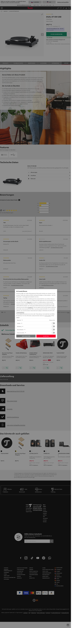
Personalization (20, 329)
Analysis (18, 323)
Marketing (19, 326)
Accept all (46, 336)
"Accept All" (30, 307)
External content (20, 332)
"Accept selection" (20, 312)
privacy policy (48, 315)
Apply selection (26, 336)
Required (19, 320)
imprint (17, 317)
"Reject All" (29, 302)
